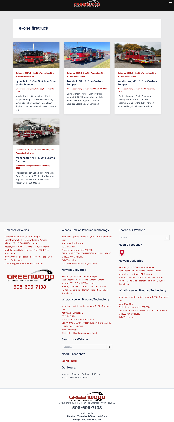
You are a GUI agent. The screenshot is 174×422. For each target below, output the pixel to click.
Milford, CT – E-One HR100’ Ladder (21, 243)
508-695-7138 (30, 287)
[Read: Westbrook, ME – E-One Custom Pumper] (138, 55)
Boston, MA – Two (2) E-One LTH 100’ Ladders (26, 246)
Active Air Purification (72, 243)
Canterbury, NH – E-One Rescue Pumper (23, 263)
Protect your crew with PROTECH (78, 250)
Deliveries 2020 (124, 73)
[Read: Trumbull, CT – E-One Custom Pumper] (87, 55)
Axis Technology (70, 260)
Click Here (69, 361)
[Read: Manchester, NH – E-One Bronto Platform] (36, 131)
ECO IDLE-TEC (69, 246)
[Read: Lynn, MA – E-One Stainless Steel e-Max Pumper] (36, 55)
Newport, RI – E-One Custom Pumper (22, 236)
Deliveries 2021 (22, 73)
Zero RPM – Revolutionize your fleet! (79, 263)
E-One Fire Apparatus (39, 73)
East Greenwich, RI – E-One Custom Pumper (25, 240)
